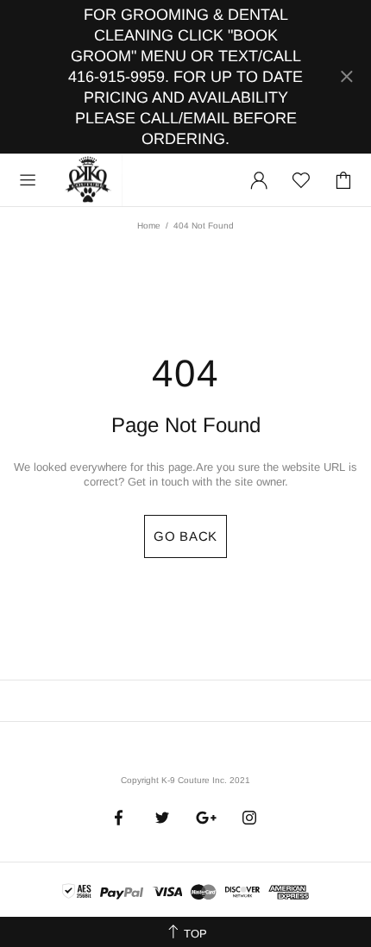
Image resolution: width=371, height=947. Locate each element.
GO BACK (185, 536)
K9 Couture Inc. (89, 180)
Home (148, 225)
